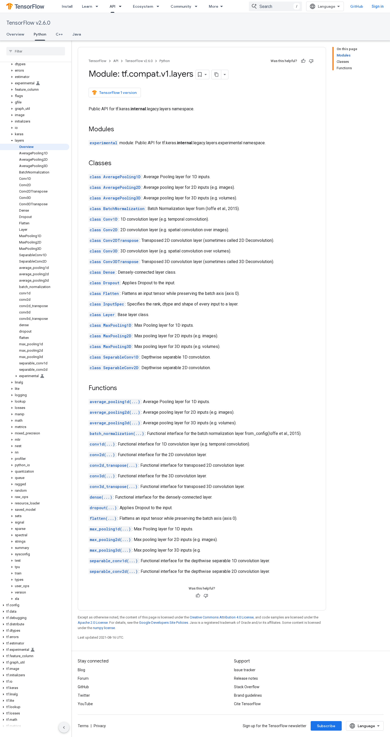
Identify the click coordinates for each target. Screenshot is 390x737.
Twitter (84, 695)
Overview (15, 34)
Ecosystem (143, 6)
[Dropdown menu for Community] (197, 6)
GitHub (356, 6)
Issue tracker (244, 670)
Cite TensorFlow (247, 704)
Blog (81, 670)
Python (40, 34)
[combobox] (275, 6)
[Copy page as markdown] (216, 74)
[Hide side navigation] (64, 727)
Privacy (100, 726)
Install (67, 6)
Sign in (378, 6)
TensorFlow (97, 61)
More (213, 6)
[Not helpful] (311, 61)
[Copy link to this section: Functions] (122, 388)
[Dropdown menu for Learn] (98, 6)
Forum (83, 678)
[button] (34, 64)
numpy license (104, 628)
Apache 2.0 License (93, 623)
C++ (59, 34)
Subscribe (326, 725)
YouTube (85, 704)
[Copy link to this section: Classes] (116, 163)
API (112, 6)
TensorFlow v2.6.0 (28, 23)
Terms (83, 726)
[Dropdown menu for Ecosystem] (159, 6)
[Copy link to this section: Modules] (119, 130)
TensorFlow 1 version (118, 92)
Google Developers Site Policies (163, 623)
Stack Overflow (246, 687)
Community (181, 6)
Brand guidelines (248, 695)
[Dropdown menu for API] (121, 6)
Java (76, 34)
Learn (87, 6)
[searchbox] (35, 51)
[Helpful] (303, 61)
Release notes (246, 678)
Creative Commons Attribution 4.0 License (222, 617)
